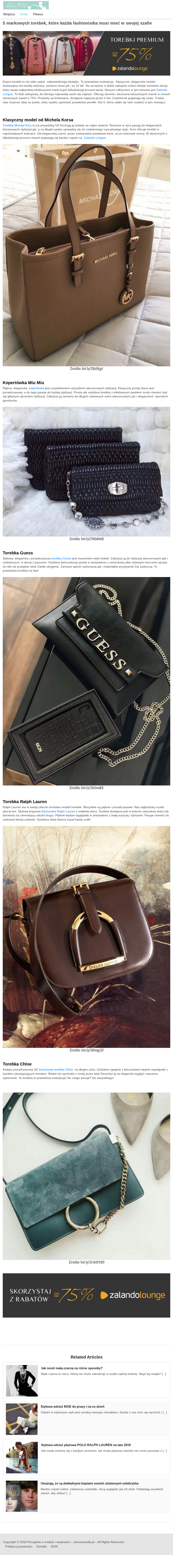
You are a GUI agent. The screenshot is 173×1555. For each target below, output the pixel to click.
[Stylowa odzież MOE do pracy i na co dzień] (23, 1418)
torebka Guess (61, 558)
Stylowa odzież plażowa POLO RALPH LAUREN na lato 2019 (86, 1445)
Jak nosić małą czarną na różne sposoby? (72, 1368)
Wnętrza (9, 14)
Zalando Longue (95, 137)
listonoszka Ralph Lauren (58, 811)
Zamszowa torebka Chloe (56, 1069)
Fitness (38, 14)
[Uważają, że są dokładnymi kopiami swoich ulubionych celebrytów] (23, 1495)
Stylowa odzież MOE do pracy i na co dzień (72, 1406)
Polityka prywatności (18, 1546)
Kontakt (41, 1546)
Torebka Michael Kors (17, 125)
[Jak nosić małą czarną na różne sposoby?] (23, 1380)
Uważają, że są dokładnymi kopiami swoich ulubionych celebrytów (90, 1483)
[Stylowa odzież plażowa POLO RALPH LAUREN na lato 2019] (23, 1457)
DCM (54, 1546)
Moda (24, 14)
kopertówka (36, 388)
